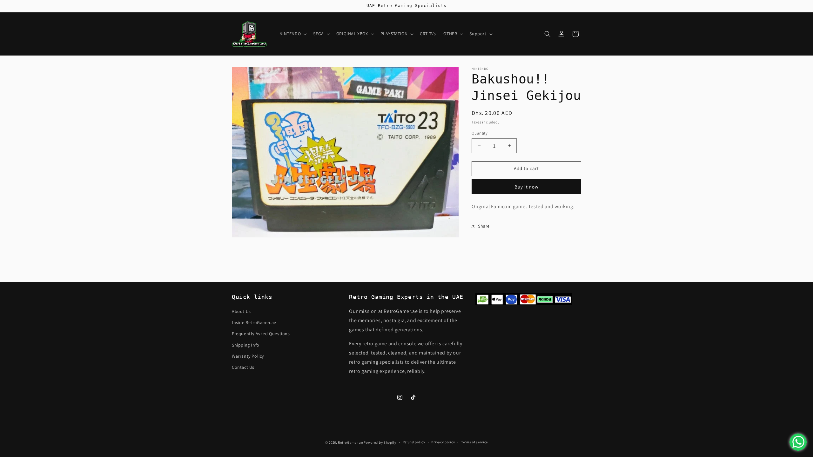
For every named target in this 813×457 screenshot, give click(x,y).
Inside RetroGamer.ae (254, 322)
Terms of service (474, 442)
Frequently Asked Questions (261, 333)
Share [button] (484, 226)
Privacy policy (443, 442)
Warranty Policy (248, 356)
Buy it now (526, 187)
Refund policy (414, 442)
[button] (293, 33)
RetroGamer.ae (350, 442)
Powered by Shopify (380, 442)
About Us (241, 311)
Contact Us (243, 367)
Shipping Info (245, 345)
